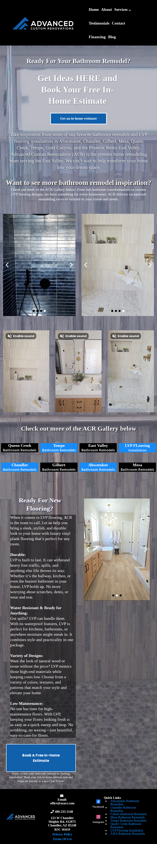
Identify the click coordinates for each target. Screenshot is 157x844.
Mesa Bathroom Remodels (127, 817)
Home (94, 9)
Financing (97, 37)
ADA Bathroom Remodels (127, 833)
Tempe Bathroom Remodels (128, 820)
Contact (118, 23)
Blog (112, 37)
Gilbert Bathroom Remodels (128, 814)
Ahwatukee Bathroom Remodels (124, 802)
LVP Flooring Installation (126, 830)
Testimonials (99, 23)
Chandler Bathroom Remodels (123, 809)
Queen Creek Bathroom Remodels (125, 825)
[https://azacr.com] (43, 23)
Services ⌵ (122, 9)
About (106, 9)
